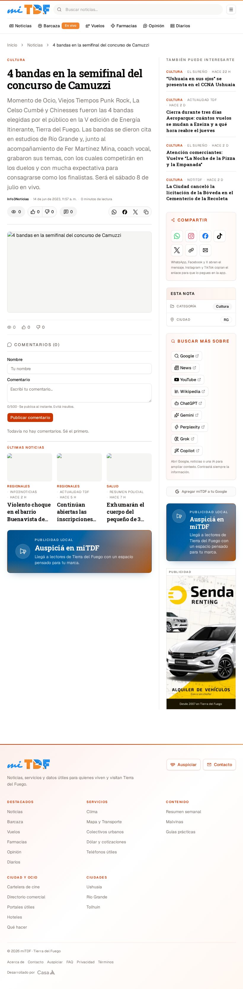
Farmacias (17, 841)
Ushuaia (94, 887)
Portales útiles (20, 907)
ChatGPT (188, 403)
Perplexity (190, 427)
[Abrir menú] (231, 9)
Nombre (15, 359)
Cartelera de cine (23, 887)
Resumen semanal (183, 811)
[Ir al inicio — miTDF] (28, 9)
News (185, 367)
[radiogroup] (42, 211)
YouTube (188, 379)
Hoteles (14, 917)
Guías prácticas (180, 831)
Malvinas (174, 821)
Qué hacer (17, 927)
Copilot (187, 450)
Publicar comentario (30, 417)
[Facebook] (124, 212)
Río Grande (97, 897)
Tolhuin (93, 907)
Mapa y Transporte (104, 821)
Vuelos (13, 831)
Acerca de (15, 962)
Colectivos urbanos (105, 831)
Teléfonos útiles (102, 852)
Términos (105, 962)
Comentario (18, 380)
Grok (185, 438)
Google (187, 356)
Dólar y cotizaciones (106, 841)
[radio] (35, 211)
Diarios (13, 862)
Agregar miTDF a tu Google (204, 491)
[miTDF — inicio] (28, 764)
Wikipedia (190, 391)
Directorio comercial (26, 897)
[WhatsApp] (114, 212)
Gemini (187, 415)
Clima (92, 811)
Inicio (12, 45)
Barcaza (15, 821)
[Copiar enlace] (146, 212)
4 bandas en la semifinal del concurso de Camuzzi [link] (101, 45)
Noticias (35, 45)
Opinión (14, 852)
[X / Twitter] (135, 212)
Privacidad (86, 962)
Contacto (223, 764)
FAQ (69, 962)
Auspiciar (187, 764)
